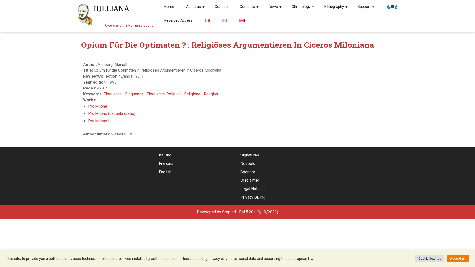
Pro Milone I (98, 121)
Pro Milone (97, 106)
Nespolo (247, 163)
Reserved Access (178, 20)
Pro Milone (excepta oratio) (111, 113)
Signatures (249, 155)
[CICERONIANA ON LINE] (392, 6)
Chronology (301, 6)
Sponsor (247, 172)
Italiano (165, 155)
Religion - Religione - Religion (192, 94)
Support (364, 6)
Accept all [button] (457, 258)
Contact (221, 6)
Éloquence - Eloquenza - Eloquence (134, 94)
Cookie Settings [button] (429, 258)
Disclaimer (249, 180)
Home (169, 6)
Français (166, 163)
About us (193, 6)
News (273, 6)
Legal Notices (252, 188)
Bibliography (334, 6)
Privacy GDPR (252, 197)
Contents (247, 6)
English (165, 172)
